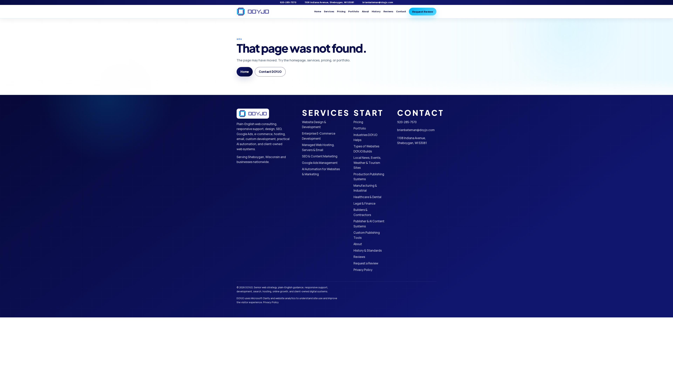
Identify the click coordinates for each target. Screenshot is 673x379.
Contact (401, 11)
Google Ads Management (320, 163)
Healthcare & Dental (367, 197)
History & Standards (368, 250)
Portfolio (353, 11)
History (376, 11)
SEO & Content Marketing (319, 156)
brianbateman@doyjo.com (377, 2)
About (365, 11)
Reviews (388, 11)
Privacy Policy (363, 270)
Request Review (422, 11)
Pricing (341, 11)
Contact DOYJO (270, 72)
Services (329, 11)
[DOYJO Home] (253, 12)
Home (317, 11)
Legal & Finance (364, 203)
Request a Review (366, 263)
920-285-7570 (288, 2)
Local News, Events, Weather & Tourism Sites (367, 163)
